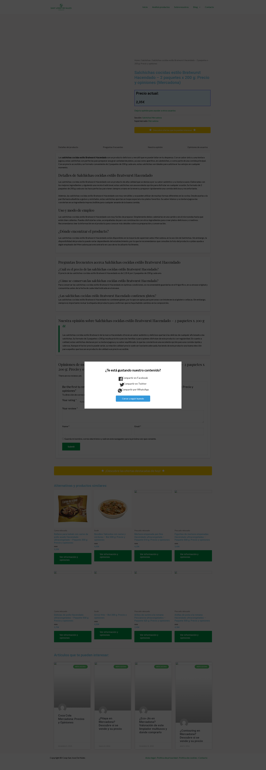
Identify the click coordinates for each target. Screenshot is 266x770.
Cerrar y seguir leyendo (133, 398)
